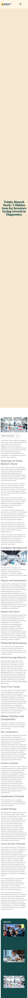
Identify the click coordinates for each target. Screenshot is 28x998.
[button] (20, 4)
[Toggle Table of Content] (16, 436)
